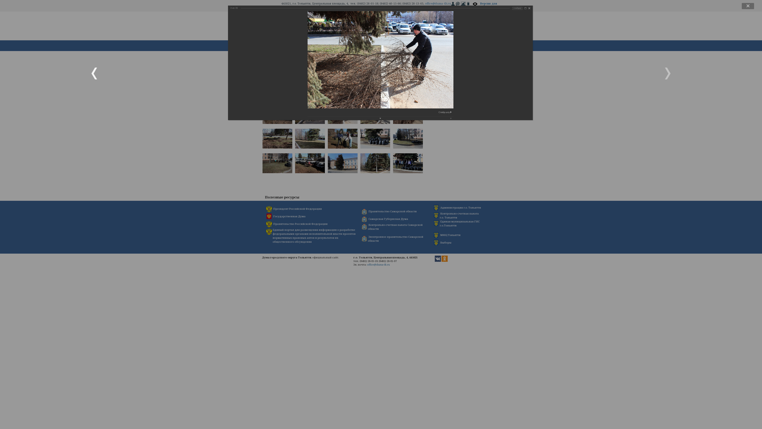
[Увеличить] (525, 8)
